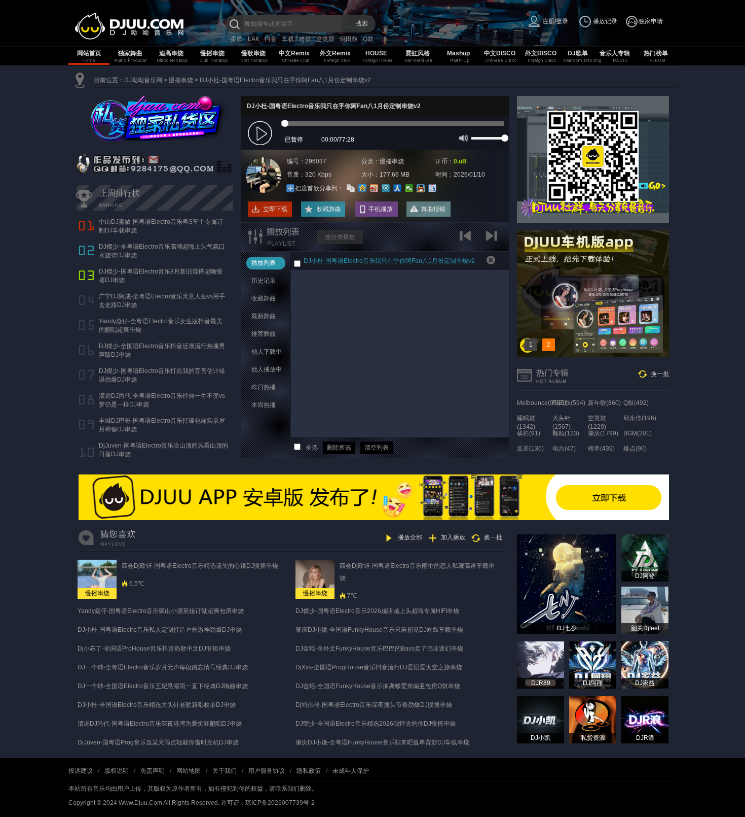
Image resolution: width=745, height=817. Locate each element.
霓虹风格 (417, 53)
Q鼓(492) (636, 402)
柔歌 (237, 39)
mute (462, 137)
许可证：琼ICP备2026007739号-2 (268, 802)
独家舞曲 (130, 53)
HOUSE (376, 53)
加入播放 (453, 537)
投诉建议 (80, 770)
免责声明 (152, 770)
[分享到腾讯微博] (386, 188)
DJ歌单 (578, 53)
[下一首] (493, 239)
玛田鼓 (349, 39)
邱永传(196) (639, 418)
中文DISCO (499, 53)
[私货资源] (592, 719)
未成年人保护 (350, 770)
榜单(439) (601, 448)
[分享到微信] (409, 188)
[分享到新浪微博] (374, 188)
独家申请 (651, 21)
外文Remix (335, 53)
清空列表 (376, 447)
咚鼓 (305, 39)
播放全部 (410, 537)
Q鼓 (368, 39)
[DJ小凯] (540, 719)
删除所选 (339, 447)
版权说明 (116, 770)
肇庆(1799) (603, 433)
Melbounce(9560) (541, 402)
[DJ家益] (644, 664)
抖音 (271, 39)
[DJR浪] (644, 719)
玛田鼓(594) (568, 402)
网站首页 (89, 53)
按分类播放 (340, 237)
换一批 (660, 374)
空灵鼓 (325, 39)
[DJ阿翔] (592, 664)
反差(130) (530, 448)
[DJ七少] (566, 583)
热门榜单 (656, 53)
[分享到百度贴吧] (432, 188)
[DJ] (149, 26)
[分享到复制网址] (351, 188)
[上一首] (467, 239)
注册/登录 (555, 21)
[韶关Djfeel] (644, 610)
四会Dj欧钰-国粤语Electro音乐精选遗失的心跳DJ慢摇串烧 (200, 565)
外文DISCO (540, 53)
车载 (288, 39)
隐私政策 (308, 770)
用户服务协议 (266, 770)
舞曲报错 (433, 209)
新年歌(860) (604, 402)
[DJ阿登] (644, 557)
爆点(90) (635, 448)
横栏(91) (528, 433)
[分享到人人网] (397, 188)
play (261, 134)
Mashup (458, 53)
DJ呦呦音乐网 (143, 80)
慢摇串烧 (212, 53)
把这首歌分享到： (319, 188)
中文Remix (294, 53)
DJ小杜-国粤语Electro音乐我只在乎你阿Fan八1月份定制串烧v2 (285, 80)
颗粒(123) (565, 433)
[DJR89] (540, 664)
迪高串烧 (171, 53)
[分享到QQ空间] (362, 188)
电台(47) (564, 448)
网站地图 (188, 770)
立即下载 (275, 209)
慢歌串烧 (253, 53)
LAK (253, 39)
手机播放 (380, 209)
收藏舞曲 (329, 209)
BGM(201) (637, 433)
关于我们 (224, 770)
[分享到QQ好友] (421, 188)
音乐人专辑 (615, 53)
